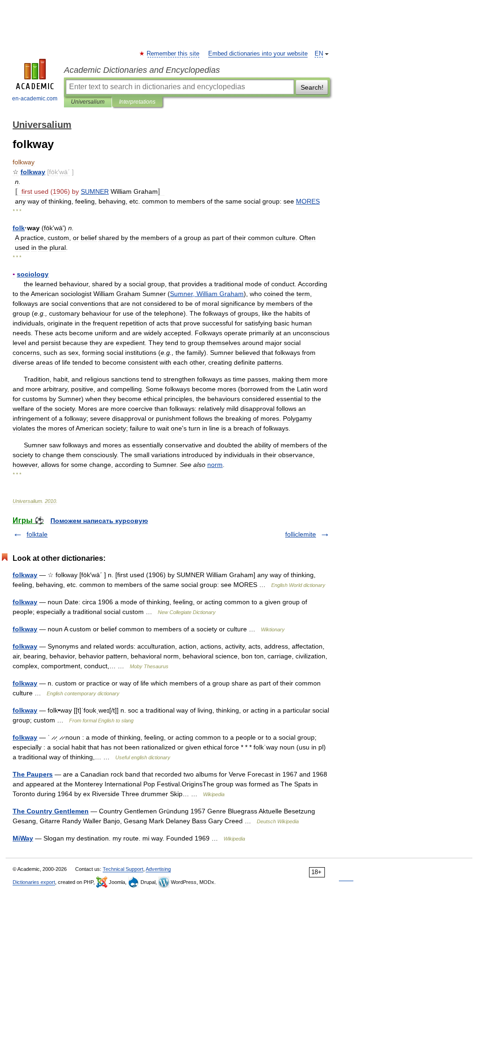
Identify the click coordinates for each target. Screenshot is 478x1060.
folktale (37, 534)
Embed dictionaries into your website (258, 53)
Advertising (158, 869)
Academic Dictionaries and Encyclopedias (142, 70)
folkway (25, 575)
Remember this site (173, 53)
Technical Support (123, 869)
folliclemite (300, 534)
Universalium (88, 102)
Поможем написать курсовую (99, 520)
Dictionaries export (34, 882)
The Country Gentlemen (51, 811)
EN (319, 53)
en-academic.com (34, 98)
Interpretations (137, 102)
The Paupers (33, 774)
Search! (312, 87)
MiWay (23, 838)
